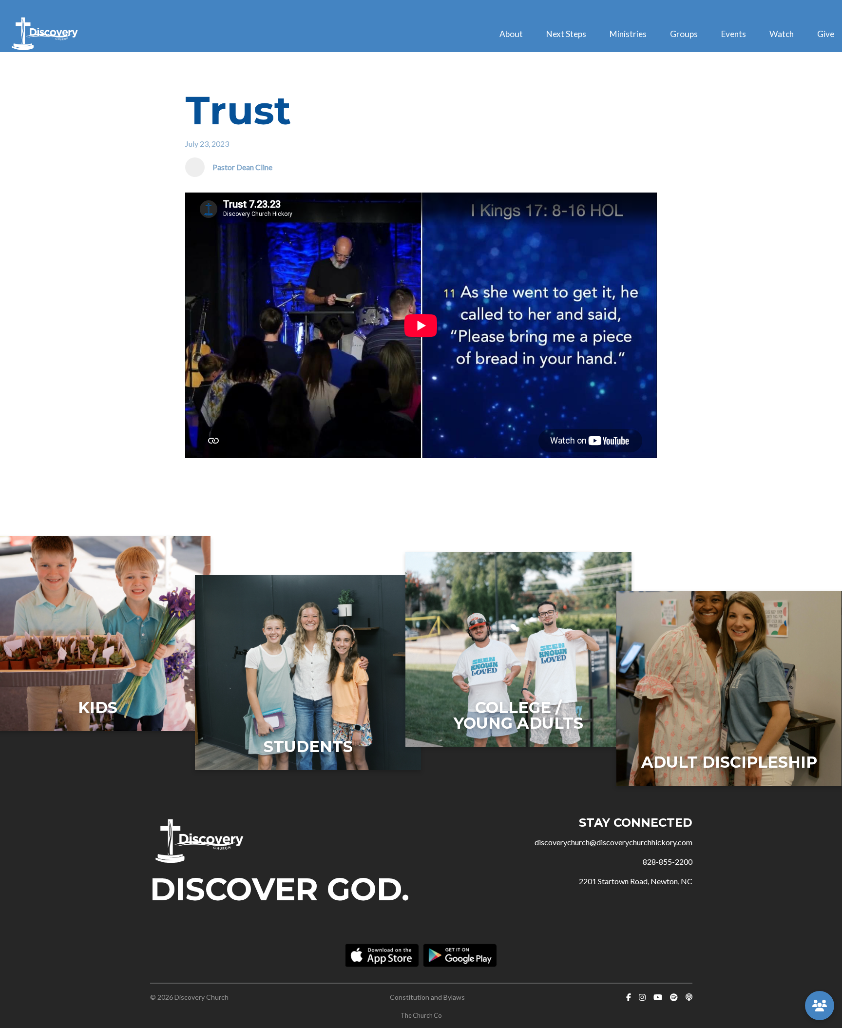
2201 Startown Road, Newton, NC (635, 881)
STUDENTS (308, 746)
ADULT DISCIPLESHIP (729, 762)
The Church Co (421, 1015)
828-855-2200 (667, 861)
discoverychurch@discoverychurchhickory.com (613, 842)
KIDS (97, 707)
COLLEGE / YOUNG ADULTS (518, 715)
